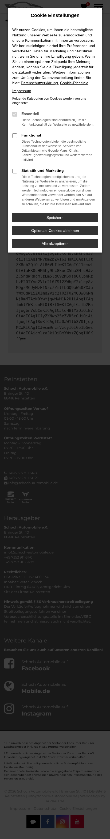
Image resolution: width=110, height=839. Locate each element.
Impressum (21, 91)
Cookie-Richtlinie (74, 83)
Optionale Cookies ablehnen (55, 230)
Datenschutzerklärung (39, 83)
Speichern (55, 217)
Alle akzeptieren (55, 243)
